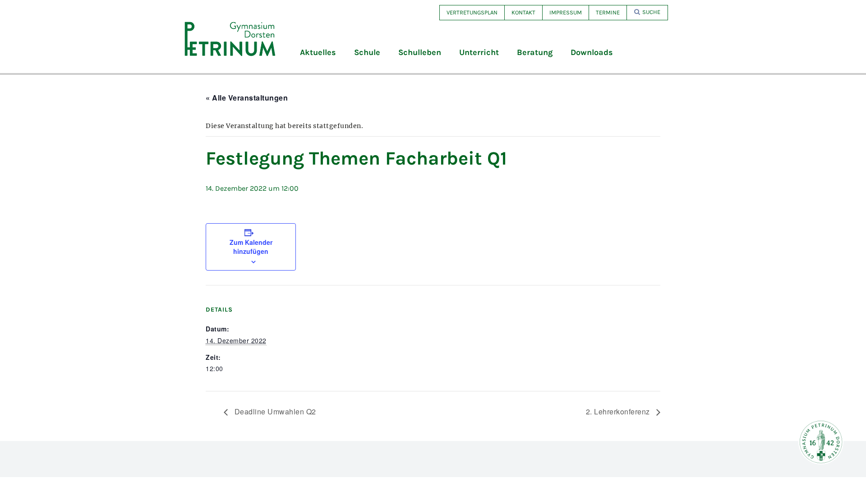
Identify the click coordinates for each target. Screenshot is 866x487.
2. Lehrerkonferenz (619, 411)
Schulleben (419, 52)
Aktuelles (318, 52)
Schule (367, 52)
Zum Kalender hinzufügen (251, 247)
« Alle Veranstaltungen (247, 97)
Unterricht (479, 52)
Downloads (592, 52)
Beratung (535, 52)
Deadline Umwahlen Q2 (274, 411)
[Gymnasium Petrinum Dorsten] (230, 38)
